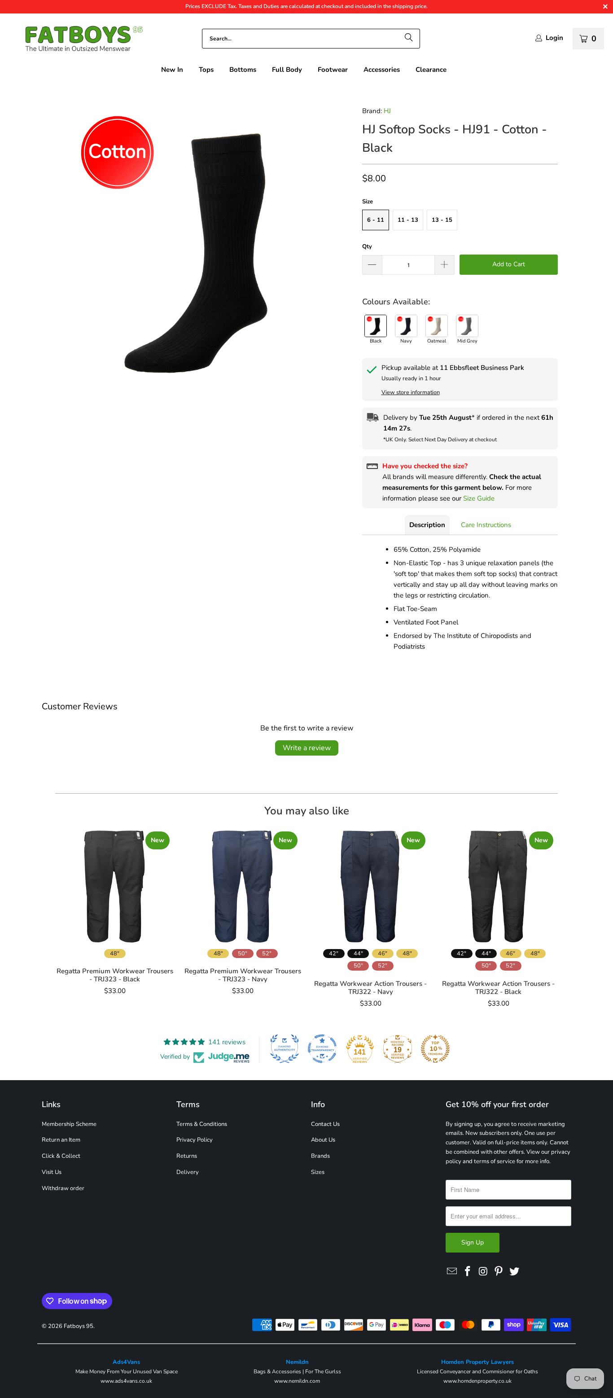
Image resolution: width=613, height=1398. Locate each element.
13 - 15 (442, 220)
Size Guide (479, 498)
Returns (186, 1156)
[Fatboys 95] (76, 40)
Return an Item (61, 1140)
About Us (323, 1140)
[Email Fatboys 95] (452, 1272)
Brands (320, 1156)
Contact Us (325, 1124)
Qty (367, 246)
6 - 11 (375, 220)
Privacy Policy (194, 1140)
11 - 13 (408, 220)
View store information (410, 392)
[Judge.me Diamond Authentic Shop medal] (284, 1048)
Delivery (187, 1172)
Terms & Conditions (201, 1124)
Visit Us (51, 1172)
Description (427, 524)
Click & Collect (61, 1156)
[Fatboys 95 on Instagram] (483, 1272)
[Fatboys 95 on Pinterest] (499, 1272)
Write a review (307, 748)
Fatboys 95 (78, 1326)
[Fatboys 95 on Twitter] (514, 1272)
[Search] (409, 38)
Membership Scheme (69, 1124)
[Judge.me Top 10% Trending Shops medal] (435, 1048)
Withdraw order (63, 1188)
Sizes (317, 1172)
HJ (387, 110)
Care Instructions (486, 524)
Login (554, 38)
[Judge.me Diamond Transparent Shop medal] (322, 1048)
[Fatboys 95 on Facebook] (468, 1272)
